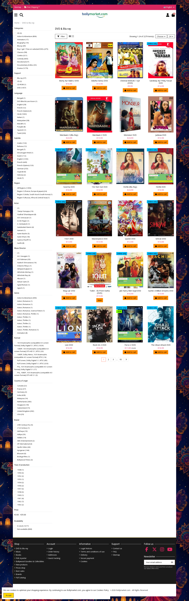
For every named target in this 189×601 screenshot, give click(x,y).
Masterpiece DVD (99, 239)
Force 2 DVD (130, 345)
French (21, 108)
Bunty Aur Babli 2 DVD (69, 80)
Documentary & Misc (27, 65)
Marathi (21, 123)
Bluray (21, 46)
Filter (62, 36)
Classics (22, 52)
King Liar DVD (69, 291)
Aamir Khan (23, 237)
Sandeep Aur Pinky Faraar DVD (161, 81)
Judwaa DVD (160, 135)
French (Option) (24, 111)
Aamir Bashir (23, 233)
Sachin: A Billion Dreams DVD (160, 291)
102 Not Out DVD (99, 187)
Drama (22, 68)
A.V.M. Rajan (23, 221)
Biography (23, 43)
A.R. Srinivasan (24, 217)
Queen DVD (130, 239)
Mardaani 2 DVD (99, 135)
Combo (22, 55)
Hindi (22, 114)
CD (19, 81)
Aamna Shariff (24, 240)
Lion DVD (69, 345)
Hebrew (21, 175)
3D (19, 33)
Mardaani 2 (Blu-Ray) (69, 135)
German (22, 168)
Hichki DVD (161, 187)
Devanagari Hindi (25, 153)
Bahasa (22, 146)
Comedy (22, 59)
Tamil (21, 133)
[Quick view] (81, 46)
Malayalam (23, 120)
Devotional (23, 62)
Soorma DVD (69, 187)
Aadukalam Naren (25, 227)
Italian (20, 117)
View (100, 300)
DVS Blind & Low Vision (27, 101)
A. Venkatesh (23, 224)
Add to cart (70, 88)
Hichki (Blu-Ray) (130, 187)
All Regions (24, 188)
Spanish (21, 130)
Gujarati (21, 172)
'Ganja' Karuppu (25, 211)
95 (121, 359)
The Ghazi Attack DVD (160, 345)
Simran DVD (161, 239)
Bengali (21, 98)
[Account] (167, 15)
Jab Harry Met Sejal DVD (130, 291)
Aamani (21, 230)
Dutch (21, 156)
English (21, 104)
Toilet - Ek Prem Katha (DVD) (100, 292)
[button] (16, 15)
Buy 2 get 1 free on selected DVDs (32, 49)
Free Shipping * (33, 7)
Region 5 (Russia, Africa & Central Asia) (33, 197)
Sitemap (17, 7)
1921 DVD (69, 239)
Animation (22, 39)
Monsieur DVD (130, 135)
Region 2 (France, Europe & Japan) (32, 191)
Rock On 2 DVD (99, 345)
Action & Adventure (27, 36)
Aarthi (20, 243)
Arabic (21, 143)
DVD (21, 88)
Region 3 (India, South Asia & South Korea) (34, 194)
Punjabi (21, 127)
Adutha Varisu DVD (99, 80)
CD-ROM (21, 84)
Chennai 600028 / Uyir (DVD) (130, 81)
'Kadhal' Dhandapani (26, 214)
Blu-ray (21, 78)
